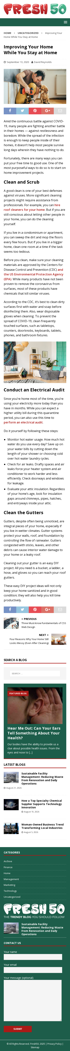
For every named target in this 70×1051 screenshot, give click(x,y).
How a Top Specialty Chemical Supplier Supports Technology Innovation (41, 804)
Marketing (9, 885)
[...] (30, 752)
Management (11, 879)
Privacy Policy (54, 1043)
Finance (8, 867)
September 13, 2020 (18, 62)
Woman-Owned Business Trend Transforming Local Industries (42, 826)
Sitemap (35, 1047)
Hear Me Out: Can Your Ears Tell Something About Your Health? (33, 733)
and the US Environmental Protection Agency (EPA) (33, 274)
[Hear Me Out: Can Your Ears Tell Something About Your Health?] (35, 705)
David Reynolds (43, 62)
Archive (8, 861)
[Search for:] (35, 673)
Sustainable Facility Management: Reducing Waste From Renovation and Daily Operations (42, 778)
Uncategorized (12, 896)
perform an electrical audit (23, 422)
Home (7, 873)
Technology (10, 891)
